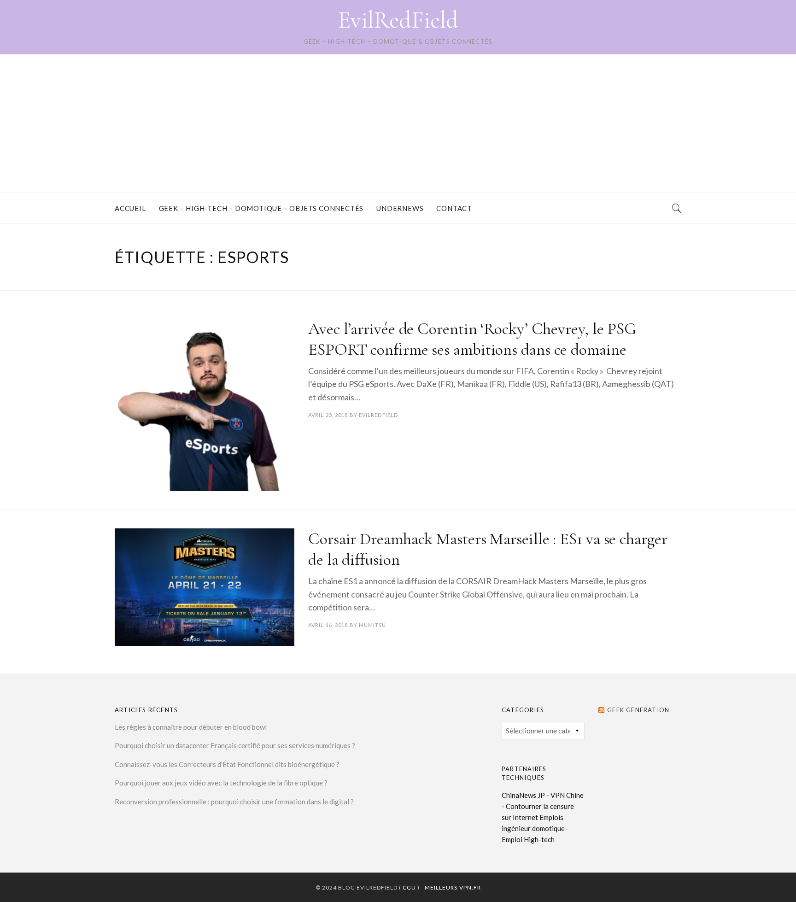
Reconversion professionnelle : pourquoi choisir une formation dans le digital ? (234, 801)
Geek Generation (638, 710)
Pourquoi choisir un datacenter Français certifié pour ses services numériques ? (235, 745)
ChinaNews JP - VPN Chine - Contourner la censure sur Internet (543, 806)
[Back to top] (766, 875)
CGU (409, 887)
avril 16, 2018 (328, 625)
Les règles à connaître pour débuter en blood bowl (191, 727)
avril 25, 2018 (328, 415)
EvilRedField (398, 20)
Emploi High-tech (528, 839)
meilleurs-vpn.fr (453, 887)
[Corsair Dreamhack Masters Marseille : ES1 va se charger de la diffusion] (204, 587)
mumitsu (372, 625)
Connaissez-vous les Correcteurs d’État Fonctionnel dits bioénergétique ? (227, 764)
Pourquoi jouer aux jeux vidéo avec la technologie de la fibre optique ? (221, 783)
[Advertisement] (398, 123)
